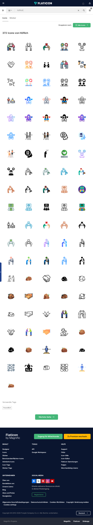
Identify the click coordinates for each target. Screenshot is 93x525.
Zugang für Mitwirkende (48, 436)
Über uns (5, 480)
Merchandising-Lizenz (69, 468)
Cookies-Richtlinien (57, 502)
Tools (34, 444)
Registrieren (38, 495)
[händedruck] (11, 64)
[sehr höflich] (64, 153)
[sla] (28, 367)
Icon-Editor (65, 458)
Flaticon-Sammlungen (69, 462)
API (33, 449)
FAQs (63, 452)
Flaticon (76, 521)
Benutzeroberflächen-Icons (13, 458)
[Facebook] (34, 481)
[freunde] (46, 64)
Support (64, 449)
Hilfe (63, 444)
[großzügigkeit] (11, 225)
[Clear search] (78, 10)
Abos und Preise (8, 493)
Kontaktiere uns (8, 483)
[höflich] (11, 100)
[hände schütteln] (46, 278)
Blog (4, 490)
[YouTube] (52, 481)
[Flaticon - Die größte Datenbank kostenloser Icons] (43, 3)
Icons (4, 18)
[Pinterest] (43, 481)
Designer (5, 449)
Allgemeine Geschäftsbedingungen (15, 502)
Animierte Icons (8, 462)
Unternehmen (8, 475)
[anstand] (46, 46)
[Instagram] (48, 481)
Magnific (67, 521)
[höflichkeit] (64, 46)
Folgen (63, 465)
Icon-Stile (65, 455)
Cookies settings (10, 505)
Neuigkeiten (7, 496)
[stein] (28, 278)
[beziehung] (82, 64)
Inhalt (5, 444)
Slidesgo (86, 521)
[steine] (11, 367)
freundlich (7, 408)
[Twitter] (38, 481)
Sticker (13, 18)
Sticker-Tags (7, 468)
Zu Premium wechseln (77, 436)
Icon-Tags (6, 465)
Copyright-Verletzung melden (77, 502)
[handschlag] (28, 296)
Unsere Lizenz (7, 487)
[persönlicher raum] (46, 349)
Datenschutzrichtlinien (39, 502)
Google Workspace (39, 452)
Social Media (37, 475)
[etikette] (11, 46)
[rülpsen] (64, 332)
